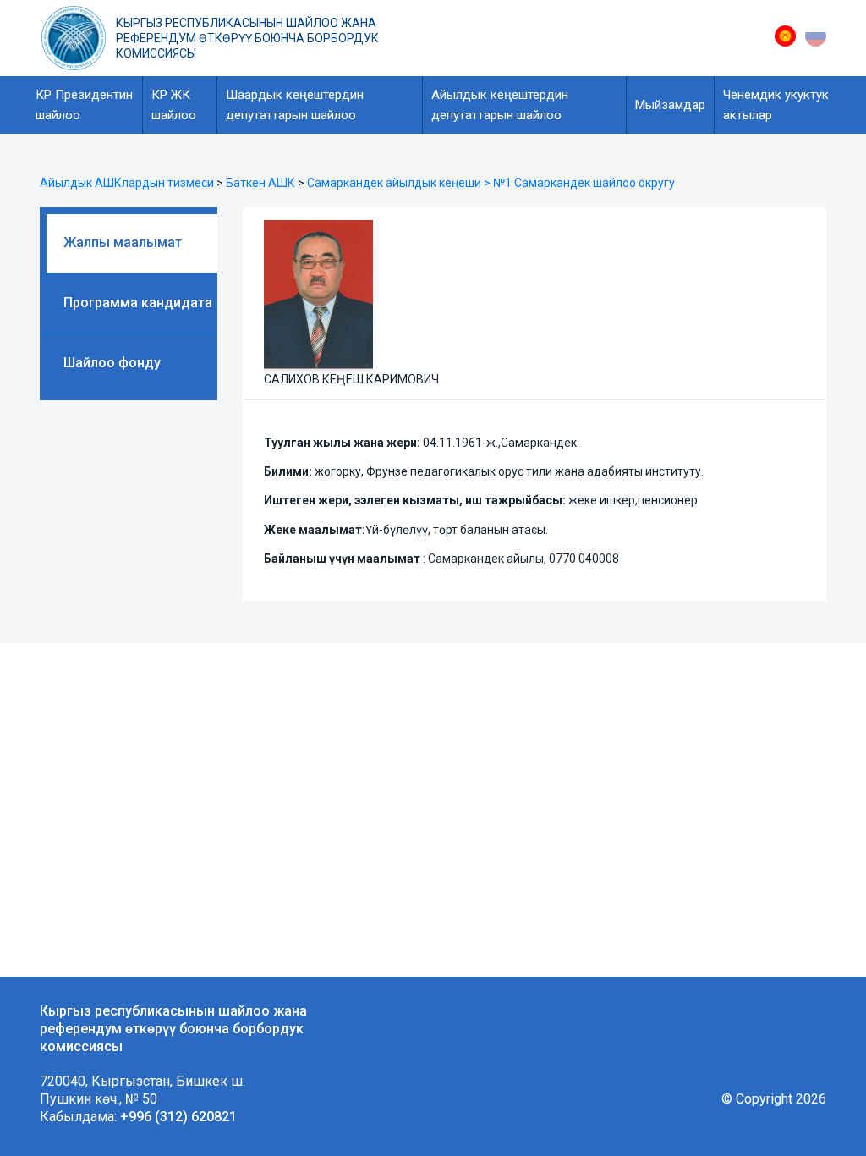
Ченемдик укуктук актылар (776, 105)
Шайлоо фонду (112, 363)
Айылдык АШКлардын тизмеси (127, 183)
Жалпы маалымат (122, 242)
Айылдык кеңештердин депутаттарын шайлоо (499, 105)
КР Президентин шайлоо (84, 105)
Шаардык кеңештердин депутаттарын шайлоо (295, 105)
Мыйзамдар (670, 105)
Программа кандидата (137, 303)
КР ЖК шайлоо (173, 105)
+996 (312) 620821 (178, 1117)
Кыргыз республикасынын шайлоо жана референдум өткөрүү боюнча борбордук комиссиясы (247, 38)
